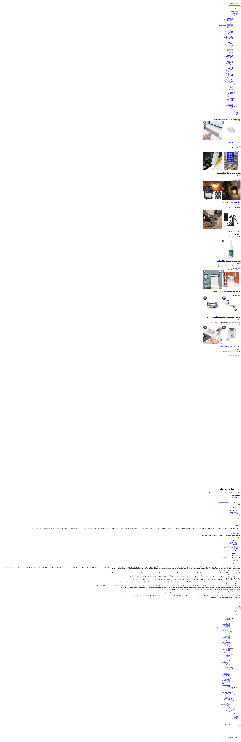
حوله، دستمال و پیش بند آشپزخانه (226, 25)
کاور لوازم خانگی (229, 61)
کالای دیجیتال (232, 84)
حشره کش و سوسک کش (227, 59)
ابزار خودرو (230, 93)
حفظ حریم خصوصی (234, 542)
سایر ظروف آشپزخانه (228, 27)
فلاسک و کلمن (230, 33)
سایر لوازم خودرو (229, 94)
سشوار (231, 83)
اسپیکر (231, 87)
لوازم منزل (233, 15)
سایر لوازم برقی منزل (228, 44)
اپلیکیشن (236, 114)
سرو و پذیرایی (230, 28)
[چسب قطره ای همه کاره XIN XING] (231, 258)
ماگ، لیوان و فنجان (229, 31)
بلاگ (237, 113)
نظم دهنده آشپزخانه (229, 21)
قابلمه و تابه (225, 620)
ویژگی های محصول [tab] (234, 512)
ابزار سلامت (230, 69)
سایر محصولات (232, 106)
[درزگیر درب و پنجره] (221, 139)
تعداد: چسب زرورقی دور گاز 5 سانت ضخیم (231, 177)
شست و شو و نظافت (228, 56)
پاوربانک (231, 86)
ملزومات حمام (230, 49)
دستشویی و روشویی (229, 46)
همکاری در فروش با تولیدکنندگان (231, 547)
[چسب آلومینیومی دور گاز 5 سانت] (221, 343)
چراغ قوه (231, 102)
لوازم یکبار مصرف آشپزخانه (227, 36)
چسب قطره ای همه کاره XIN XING (228, 261)
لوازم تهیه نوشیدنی (229, 22)
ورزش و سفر (232, 98)
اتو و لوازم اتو (230, 43)
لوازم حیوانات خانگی (228, 65)
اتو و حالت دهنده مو (229, 82)
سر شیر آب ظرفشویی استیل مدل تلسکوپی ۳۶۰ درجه (223, 317)
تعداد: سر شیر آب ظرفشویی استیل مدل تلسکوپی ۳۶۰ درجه (228, 322)
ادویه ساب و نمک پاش (228, 37)
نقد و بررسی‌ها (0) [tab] (234, 513)
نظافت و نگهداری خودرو (228, 96)
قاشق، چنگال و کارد (229, 34)
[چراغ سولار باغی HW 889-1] (221, 199)
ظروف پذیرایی (230, 30)
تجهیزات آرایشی (229, 75)
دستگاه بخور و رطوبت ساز (227, 73)
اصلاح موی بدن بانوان (228, 81)
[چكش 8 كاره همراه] (221, 228)
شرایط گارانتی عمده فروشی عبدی (231, 544)
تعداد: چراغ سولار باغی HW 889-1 (233, 207)
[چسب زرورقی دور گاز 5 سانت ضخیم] (221, 170)
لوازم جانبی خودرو (231, 92)
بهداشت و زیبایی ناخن (228, 77)
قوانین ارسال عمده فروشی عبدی (231, 545)
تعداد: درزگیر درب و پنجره (235, 147)
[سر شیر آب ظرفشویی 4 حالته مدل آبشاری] (221, 288)
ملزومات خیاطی (229, 50)
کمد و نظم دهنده (229, 63)
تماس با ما (236, 112)
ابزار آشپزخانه (230, 20)
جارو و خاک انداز (229, 58)
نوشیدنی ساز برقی (229, 39)
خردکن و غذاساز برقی (228, 40)
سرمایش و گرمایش (229, 41)
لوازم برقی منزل (229, 38)
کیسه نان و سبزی (229, 26)
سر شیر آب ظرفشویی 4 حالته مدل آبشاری (227, 291)
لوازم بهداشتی (230, 68)
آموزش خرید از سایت (233, 543)
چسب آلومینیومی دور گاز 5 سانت (230, 346)
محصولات (236, 14)
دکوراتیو (231, 51)
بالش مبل (231, 52)
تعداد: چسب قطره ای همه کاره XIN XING (231, 265)
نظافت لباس (230, 62)
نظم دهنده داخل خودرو (228, 95)
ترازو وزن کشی (229, 71)
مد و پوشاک (230, 110)
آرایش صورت (230, 76)
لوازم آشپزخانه (230, 16)
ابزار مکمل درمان (229, 70)
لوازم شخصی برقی (229, 78)
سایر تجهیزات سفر (229, 105)
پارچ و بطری (230, 32)
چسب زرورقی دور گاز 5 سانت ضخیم (228, 173)
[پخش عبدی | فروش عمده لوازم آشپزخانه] (234, 12)
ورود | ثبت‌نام (237, 8)
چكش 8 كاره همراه (234, 231)
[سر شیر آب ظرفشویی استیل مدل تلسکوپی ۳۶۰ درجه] (221, 314)
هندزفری (231, 88)
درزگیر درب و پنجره (234, 142)
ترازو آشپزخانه (230, 24)
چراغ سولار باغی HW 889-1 (231, 202)
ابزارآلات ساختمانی (229, 64)
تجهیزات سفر (230, 100)
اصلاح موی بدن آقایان (228, 80)
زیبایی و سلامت (232, 67)
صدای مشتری (235, 115)
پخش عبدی (235, 13)
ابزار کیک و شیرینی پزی (228, 19)
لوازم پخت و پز (230, 18)
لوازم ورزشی (230, 99)
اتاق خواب (231, 47)
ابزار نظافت (230, 57)
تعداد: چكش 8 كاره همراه (235, 236)
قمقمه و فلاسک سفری (228, 101)
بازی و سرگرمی (229, 107)
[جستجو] (239, 7)
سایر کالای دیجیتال (229, 90)
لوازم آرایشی (230, 74)
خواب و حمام (230, 45)
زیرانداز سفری (230, 104)
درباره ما (236, 111)
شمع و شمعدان (230, 55)
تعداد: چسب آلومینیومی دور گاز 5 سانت (232, 351)
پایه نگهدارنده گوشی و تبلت (227, 89)
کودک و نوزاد (230, 108)
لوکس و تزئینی (230, 53)
